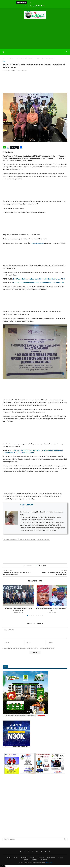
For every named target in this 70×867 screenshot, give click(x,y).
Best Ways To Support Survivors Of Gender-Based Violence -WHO (39, 279)
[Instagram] (30, 6)
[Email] (38, 6)
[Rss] (49, 851)
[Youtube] (36, 6)
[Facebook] (20, 851)
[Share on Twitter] (41, 565)
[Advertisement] (35, 34)
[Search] (66, 52)
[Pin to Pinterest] (43, 565)
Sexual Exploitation (38, 243)
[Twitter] (28, 6)
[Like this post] (37, 565)
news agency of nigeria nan (27, 539)
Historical (34, 860)
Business (24, 857)
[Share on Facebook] (39, 565)
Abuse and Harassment (10, 539)
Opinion (25, 860)
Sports (61, 857)
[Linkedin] (33, 6)
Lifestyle (41, 857)
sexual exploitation (43, 539)
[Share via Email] (45, 565)
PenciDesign (48, 862)
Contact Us (43, 860)
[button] (28, 2)
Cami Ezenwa (11, 70)
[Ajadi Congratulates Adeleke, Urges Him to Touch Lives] (51, 595)
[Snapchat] (41, 6)
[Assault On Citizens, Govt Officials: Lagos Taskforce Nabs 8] (18, 595)
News (11, 58)
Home (4, 58)
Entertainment (51, 857)
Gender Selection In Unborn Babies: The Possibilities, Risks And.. (39, 283)
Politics (32, 857)
